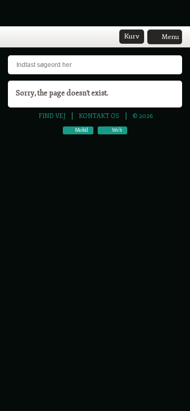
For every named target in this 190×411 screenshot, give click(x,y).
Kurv (131, 36)
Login (27, 37)
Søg (40, 37)
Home (13, 37)
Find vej (52, 116)
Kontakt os (99, 116)
